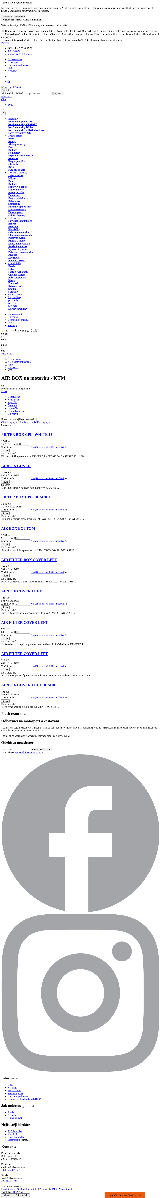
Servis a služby (15, 294)
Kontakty (12, 70)
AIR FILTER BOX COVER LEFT (29, 560)
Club (10, 67)
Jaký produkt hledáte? (12, 93)
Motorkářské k (15, 1139)
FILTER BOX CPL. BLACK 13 (27, 497)
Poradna (43, 1189)
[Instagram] (9, 82)
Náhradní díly (14, 263)
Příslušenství (14, 218)
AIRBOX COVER (16, 466)
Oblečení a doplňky (17, 172)
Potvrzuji (5, 43)
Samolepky (13, 1134)
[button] (3, 99)
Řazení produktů (9, 419)
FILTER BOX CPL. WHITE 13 (26, 434)
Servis (11, 1112)
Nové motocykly (16, 1137)
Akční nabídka (15, 1131)
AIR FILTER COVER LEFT (24, 622)
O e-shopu (13, 62)
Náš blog (12, 1087)
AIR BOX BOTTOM (18, 528)
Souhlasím (20, 16)
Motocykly (13, 118)
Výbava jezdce (15, 135)
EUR (10, 104)
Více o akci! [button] (7, 353)
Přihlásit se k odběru (41, 749)
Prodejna (12, 1115)
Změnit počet (7, 447)
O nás (10, 1084)
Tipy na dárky (14, 297)
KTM (4, 391)
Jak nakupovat (15, 59)
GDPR (53, 1189)
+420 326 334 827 (10, 1170)
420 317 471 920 (9, 1181)
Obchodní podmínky (18, 65)
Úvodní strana (8, 1189)
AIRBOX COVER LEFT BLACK (28, 685)
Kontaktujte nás (15, 1093)
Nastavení (7, 16)
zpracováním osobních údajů (29, 752)
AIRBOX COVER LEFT (21, 591)
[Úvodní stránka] (11, 87)
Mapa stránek (14, 1090)
